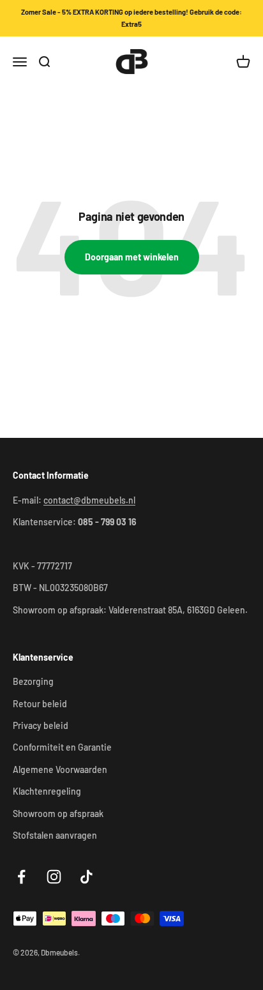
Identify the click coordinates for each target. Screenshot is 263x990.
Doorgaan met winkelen (132, 256)
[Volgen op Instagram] (54, 876)
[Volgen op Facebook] (21, 876)
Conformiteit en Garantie (62, 747)
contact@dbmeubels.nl (89, 500)
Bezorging (33, 681)
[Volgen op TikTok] (86, 876)
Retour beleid (40, 703)
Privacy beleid (40, 725)
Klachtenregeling (47, 791)
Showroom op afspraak (58, 813)
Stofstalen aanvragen (55, 835)
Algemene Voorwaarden (60, 769)
